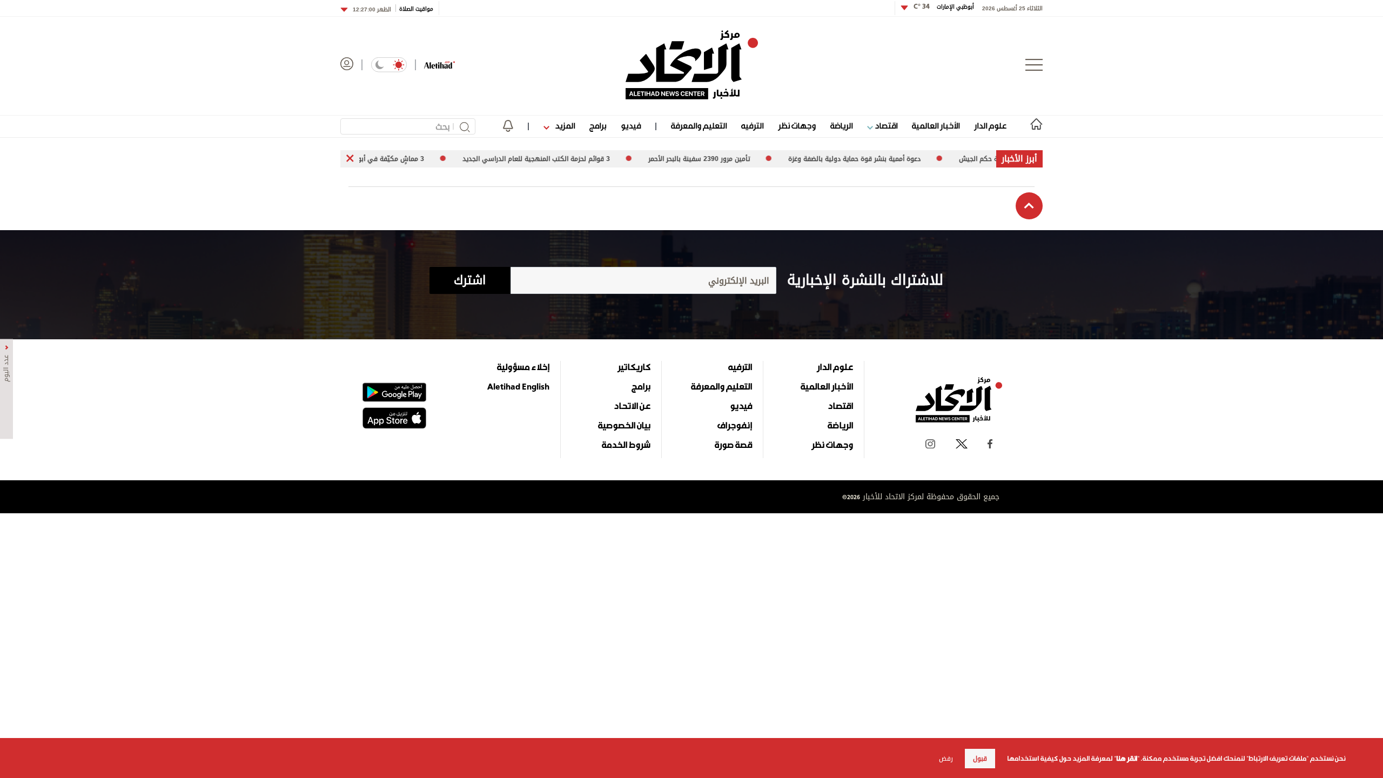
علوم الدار (990, 125)
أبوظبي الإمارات (944, 7)
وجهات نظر (797, 125)
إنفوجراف (734, 425)
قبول (980, 758)
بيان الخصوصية (624, 425)
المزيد (564, 125)
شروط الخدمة (626, 444)
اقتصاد (885, 125)
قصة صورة (733, 444)
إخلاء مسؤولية (523, 366)
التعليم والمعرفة (699, 125)
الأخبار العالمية (935, 125)
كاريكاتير (633, 366)
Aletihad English (518, 386)
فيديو (631, 125)
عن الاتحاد (632, 405)
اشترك (470, 280)
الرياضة (841, 125)
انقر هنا (1126, 758)
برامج (597, 125)
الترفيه (752, 125)
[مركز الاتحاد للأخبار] (692, 64)
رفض (946, 758)
